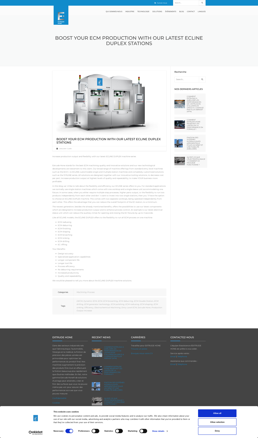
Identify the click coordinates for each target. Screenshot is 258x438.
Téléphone (182, 356)
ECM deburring (126, 301)
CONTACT (191, 11)
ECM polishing (117, 304)
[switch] (95, 431)
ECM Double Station (143, 301)
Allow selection (217, 422)
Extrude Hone (144, 307)
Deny (217, 431)
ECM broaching (110, 301)
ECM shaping (146, 304)
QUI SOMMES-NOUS (114, 11)
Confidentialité (59, 398)
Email (173, 356)
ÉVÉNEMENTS (170, 11)
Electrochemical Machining (107, 307)
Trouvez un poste (139, 349)
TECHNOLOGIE (143, 11)
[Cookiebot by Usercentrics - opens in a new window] (35, 433)
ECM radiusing (132, 304)
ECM (100, 301)
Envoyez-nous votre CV (142, 353)
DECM (80, 301)
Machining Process (86, 292)
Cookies (56, 403)
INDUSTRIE (129, 11)
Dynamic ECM (90, 301)
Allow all (217, 413)
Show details (158, 431)
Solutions (157, 11)
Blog (181, 11)
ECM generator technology (97, 304)
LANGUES (202, 11)
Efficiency (89, 307)
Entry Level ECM (129, 307)
